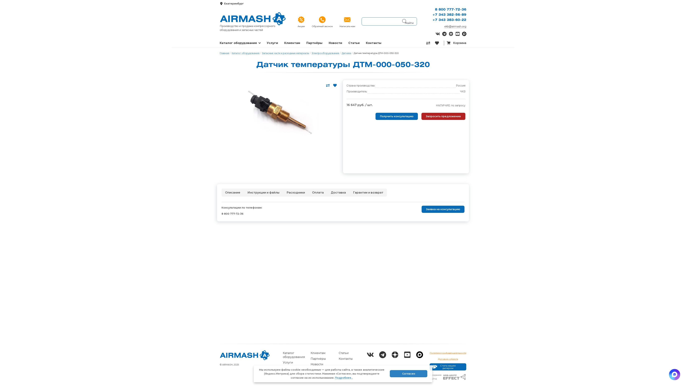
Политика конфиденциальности (448, 353)
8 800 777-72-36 (450, 9)
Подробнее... (344, 377)
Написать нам (347, 26)
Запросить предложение (443, 116)
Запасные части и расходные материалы (285, 53)
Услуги (272, 43)
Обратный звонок (322, 26)
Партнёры (314, 43)
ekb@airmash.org (455, 26)
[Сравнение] (430, 43)
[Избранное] (439, 43)
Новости (335, 43)
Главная (224, 53)
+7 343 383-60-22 (449, 20)
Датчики (346, 53)
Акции (301, 26)
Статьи (354, 43)
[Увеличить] (279, 113)
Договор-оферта (448, 359)
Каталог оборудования (238, 43)
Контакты (373, 43)
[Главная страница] (253, 18)
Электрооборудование (325, 53)
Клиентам (292, 43)
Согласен (408, 373)
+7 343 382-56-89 (449, 14)
